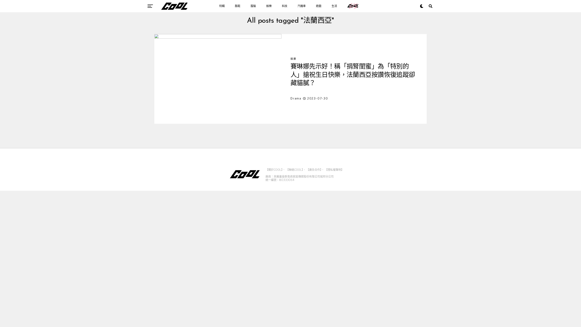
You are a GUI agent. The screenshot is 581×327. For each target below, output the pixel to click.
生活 (334, 6)
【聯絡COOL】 (294, 169)
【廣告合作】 (313, 169)
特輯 (222, 6)
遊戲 (318, 6)
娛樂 (269, 6)
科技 (284, 6)
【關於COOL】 (274, 169)
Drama (295, 98)
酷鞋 (237, 6)
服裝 (253, 6)
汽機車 (302, 6)
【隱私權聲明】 (334, 169)
